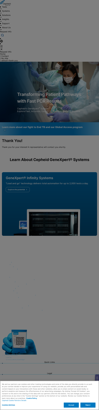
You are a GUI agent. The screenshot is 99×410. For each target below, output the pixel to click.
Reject (87, 405)
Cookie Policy (31, 398)
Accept (71, 405)
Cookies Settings (8, 405)
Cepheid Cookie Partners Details (14, 400)
